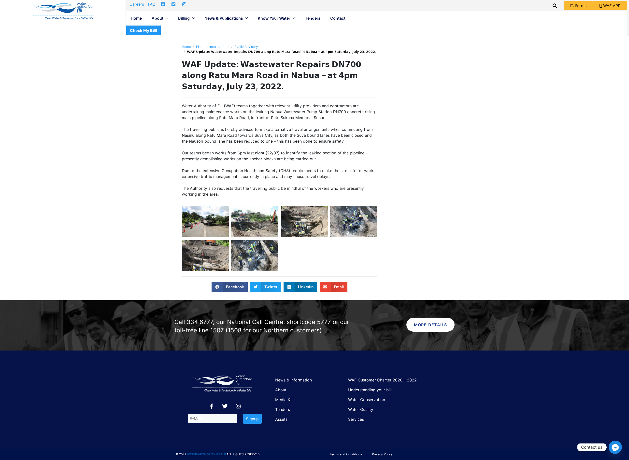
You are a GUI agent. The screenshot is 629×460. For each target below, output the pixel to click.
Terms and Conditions (346, 454)
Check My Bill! (143, 30)
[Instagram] (238, 406)
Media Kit (284, 399)
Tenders (312, 18)
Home (136, 18)
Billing (184, 18)
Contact (337, 18)
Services (356, 419)
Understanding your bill (370, 389)
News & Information (293, 380)
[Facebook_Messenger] (615, 447)
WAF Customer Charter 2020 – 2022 (382, 380)
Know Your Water (274, 18)
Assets (281, 419)
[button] (230, 287)
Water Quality (360, 409)
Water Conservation (366, 399)
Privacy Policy (382, 454)
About (157, 18)
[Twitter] (225, 406)
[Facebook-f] (211, 406)
